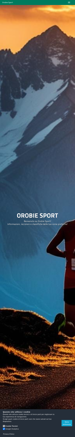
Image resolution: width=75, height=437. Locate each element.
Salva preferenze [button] (67, 423)
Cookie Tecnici (11, 426)
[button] (59, 423)
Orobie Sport (7, 2)
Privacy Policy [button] (8, 434)
